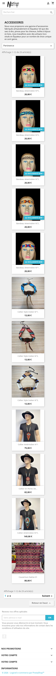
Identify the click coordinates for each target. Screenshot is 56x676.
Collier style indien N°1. (28, 312)
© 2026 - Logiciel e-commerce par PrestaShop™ (23, 672)
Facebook (4, 636)
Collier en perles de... (28, 488)
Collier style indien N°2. (28, 356)
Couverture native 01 (28, 577)
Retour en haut (41, 603)
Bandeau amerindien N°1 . (28, 267)
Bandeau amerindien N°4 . (28, 135)
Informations (9, 668)
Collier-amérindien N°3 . (28, 533)
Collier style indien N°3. (28, 400)
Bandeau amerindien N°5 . (28, 91)
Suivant (47, 596)
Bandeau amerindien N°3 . (28, 179)
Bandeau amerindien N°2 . (28, 223)
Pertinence (28, 45)
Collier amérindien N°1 (28, 444)
